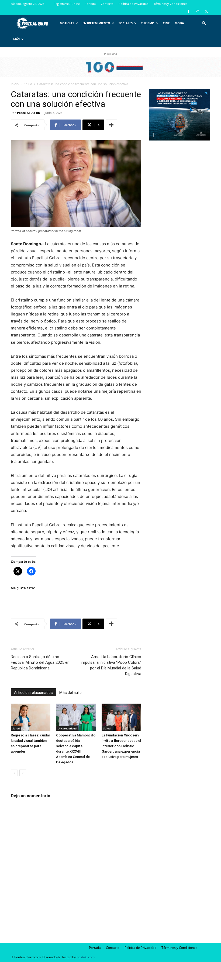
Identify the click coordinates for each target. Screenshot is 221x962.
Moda (179, 23)
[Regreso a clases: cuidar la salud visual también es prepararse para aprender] (30, 717)
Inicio (15, 84)
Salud (28, 84)
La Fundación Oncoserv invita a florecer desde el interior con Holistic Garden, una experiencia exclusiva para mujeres (121, 746)
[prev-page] (14, 773)
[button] (203, 23)
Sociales (126, 23)
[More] (111, 125)
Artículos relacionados (33, 692)
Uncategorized (67, 728)
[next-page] (22, 773)
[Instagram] (197, 11)
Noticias (67, 23)
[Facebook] (188, 11)
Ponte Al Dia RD (28, 113)
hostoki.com (86, 957)
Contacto (107, 4)
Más (16, 39)
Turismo (147, 23)
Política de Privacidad (134, 4)
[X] (206, 11)
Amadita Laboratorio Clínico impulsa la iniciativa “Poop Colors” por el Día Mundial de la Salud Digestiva (111, 665)
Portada (90, 4)
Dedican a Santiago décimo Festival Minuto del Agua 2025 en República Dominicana (40, 662)
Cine (166, 23)
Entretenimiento (96, 23)
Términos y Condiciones (170, 4)
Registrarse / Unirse (67, 4)
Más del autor (71, 692)
